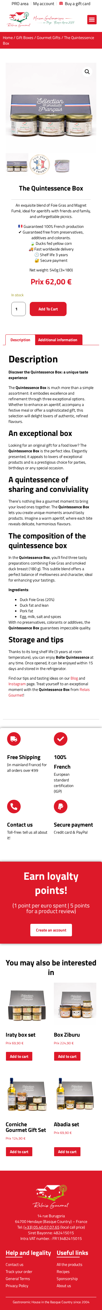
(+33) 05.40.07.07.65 (42, 1227)
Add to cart (48, 309)
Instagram (17, 684)
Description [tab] (20, 340)
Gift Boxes (24, 37)
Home (8, 37)
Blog (75, 678)
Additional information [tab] (57, 340)
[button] (92, 19)
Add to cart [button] (19, 1056)
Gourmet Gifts (49, 37)
